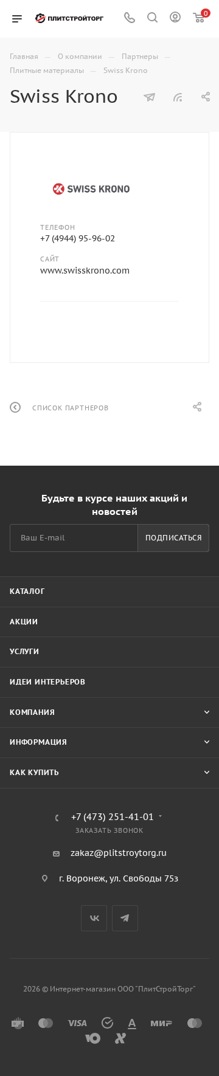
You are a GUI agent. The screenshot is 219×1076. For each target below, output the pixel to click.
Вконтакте (94, 918)
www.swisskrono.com (85, 270)
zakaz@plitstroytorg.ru (119, 852)
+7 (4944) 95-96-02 (77, 238)
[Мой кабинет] (175, 18)
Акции (24, 621)
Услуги (25, 651)
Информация (39, 742)
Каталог (27, 591)
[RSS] (177, 97)
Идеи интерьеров (48, 681)
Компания (32, 712)
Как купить (34, 772)
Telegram (125, 918)
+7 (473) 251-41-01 (112, 817)
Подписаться (173, 537)
